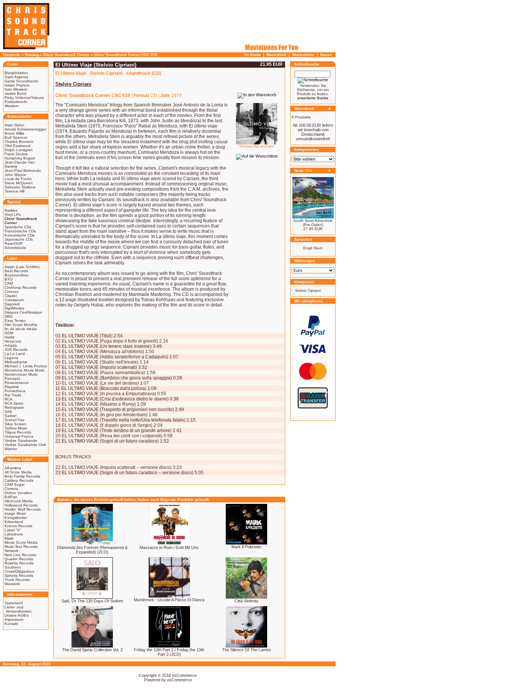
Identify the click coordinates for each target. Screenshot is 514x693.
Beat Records (16, 271)
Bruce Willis (14, 133)
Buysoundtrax (17, 275)
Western (12, 106)
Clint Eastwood (17, 146)
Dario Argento (16, 77)
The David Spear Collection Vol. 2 (92, 650)
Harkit (9, 337)
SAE (8, 411)
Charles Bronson (19, 142)
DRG (9, 316)
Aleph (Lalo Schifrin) (22, 267)
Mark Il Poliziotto (246, 546)
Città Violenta (246, 601)
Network (11, 551)
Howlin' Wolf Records (23, 509)
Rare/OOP (14, 243)
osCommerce (184, 675)
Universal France (19, 436)
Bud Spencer (16, 137)
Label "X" (13, 530)
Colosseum (14, 300)
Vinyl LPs (13, 214)
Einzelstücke (15, 248)
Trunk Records (17, 580)
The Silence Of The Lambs (246, 650)
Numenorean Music (21, 374)
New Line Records (20, 555)
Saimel (10, 416)
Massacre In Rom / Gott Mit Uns (169, 547)
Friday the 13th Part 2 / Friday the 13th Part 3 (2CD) (169, 652)
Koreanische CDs (20, 235)
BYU (8, 279)
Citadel (11, 296)
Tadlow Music (16, 428)
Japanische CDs (19, 239)
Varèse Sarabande (21, 440)
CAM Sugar (14, 484)
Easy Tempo (15, 320)
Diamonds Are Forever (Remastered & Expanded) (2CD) (92, 549)
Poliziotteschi (16, 102)
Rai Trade (13, 395)
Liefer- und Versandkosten (18, 609)
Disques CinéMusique (23, 312)
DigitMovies (14, 308)
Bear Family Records (22, 476)
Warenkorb (276, 55)
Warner (11, 449)
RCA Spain (14, 403)
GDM (9, 333)
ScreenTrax (14, 420)
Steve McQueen (19, 183)
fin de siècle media (21, 329)
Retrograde (14, 407)
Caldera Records (19, 480)
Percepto (12, 378)
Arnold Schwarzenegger (25, 129)
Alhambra (13, 468)
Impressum (14, 619)
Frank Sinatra (16, 154)
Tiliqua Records (18, 432)
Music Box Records (21, 546)
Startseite (11, 55)
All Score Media (18, 472)
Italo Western (16, 89)
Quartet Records (19, 559)
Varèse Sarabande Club (25, 445)
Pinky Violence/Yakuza (24, 98)
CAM (9, 283)
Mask (9, 538)
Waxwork (12, 584)
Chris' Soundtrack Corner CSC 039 (125, 55)
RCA (8, 399)
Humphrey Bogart (20, 158)
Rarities (11, 210)
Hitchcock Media (19, 501)
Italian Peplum (17, 85)
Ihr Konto (252, 55)
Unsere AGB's (17, 615)
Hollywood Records (21, 505)
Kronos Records (18, 526)
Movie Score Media (21, 542)
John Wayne (15, 175)
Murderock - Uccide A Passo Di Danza (169, 599)
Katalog (32, 55)
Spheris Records (19, 575)
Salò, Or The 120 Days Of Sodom (92, 601)
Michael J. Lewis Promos (26, 366)
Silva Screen (15, 424)
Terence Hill (14, 191)
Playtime (12, 387)
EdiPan (11, 497)
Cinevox (11, 292)
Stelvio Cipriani (308, 290)
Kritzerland (14, 522)
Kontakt (11, 624)
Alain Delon (14, 125)
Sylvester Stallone (20, 187)
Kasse (326, 55)
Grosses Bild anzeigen (256, 146)
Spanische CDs (18, 227)
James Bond (15, 93)
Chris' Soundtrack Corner (66, 55)
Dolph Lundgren (19, 150)
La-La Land (15, 354)
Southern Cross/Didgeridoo (19, 569)
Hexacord (13, 341)
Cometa (11, 489)
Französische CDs (20, 231)
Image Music (15, 513)
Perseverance (17, 383)
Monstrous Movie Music (25, 370)
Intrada (11, 345)
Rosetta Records (19, 563)
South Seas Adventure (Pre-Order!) (313, 222)
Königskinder (16, 518)
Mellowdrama (16, 362)
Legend (11, 358)
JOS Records (16, 349)
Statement (14, 603)
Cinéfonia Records (20, 287)
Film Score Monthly (21, 325)
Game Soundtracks (21, 81)
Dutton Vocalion (18, 493)
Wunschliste (303, 55)
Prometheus (15, 391)
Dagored (12, 304)
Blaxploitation (16, 73)
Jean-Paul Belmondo (23, 170)
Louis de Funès (18, 179)
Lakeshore (14, 534)
